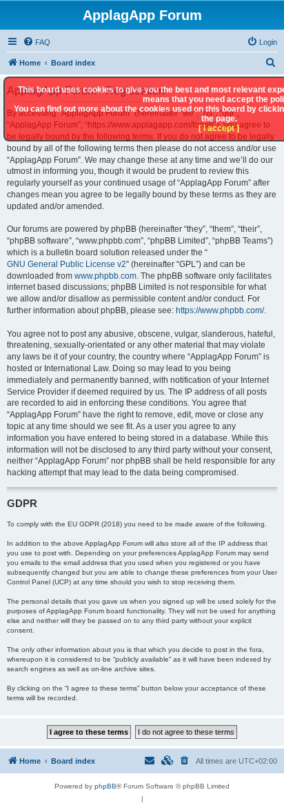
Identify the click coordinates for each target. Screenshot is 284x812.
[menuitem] (36, 42)
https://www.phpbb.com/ (220, 310)
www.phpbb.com (105, 276)
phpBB (105, 786)
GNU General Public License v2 (66, 264)
